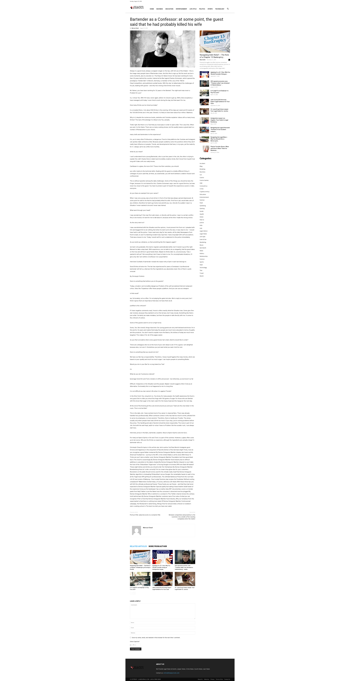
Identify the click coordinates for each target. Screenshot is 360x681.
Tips (201, 270)
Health (202, 214)
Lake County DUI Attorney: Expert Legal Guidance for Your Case (220, 101)
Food (201, 203)
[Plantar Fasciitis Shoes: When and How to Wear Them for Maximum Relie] (204, 149)
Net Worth (203, 248)
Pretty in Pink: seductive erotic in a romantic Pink (145, 515)
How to (202, 220)
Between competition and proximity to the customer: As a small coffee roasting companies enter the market (182, 517)
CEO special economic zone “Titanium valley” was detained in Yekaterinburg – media (184, 567)
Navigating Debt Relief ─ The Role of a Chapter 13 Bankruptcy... (214, 56)
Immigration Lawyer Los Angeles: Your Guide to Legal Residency (219, 120)
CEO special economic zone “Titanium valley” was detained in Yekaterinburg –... (220, 83)
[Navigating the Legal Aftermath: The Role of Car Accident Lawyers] (204, 130)
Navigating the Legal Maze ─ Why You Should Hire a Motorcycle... (219, 139)
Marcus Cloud (135, 28)
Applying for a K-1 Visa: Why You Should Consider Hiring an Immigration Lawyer (161, 567)
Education (169, 9)
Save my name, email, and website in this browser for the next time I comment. (156, 637)
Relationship (204, 256)
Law (201, 228)
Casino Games (204, 180)
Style (201, 265)
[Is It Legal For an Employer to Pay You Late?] (140, 579)
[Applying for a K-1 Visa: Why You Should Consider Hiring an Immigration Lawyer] (162, 557)
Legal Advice (203, 231)
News (201, 251)
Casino (202, 177)
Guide (201, 211)
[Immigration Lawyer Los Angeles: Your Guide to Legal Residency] (204, 120)
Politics (202, 9)
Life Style (193, 9)
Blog (201, 166)
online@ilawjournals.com (171, 673)
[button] (228, 9)
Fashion (202, 200)
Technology (219, 9)
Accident (202, 163)
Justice (202, 222)
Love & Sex (203, 239)
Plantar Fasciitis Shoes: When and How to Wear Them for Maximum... (220, 148)
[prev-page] (131, 593)
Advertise (206, 679)
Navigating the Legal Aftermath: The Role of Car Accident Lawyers (220, 129)
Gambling (203, 206)
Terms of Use (219, 679)
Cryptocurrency (204, 191)
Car (201, 175)
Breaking (202, 169)
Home (152, 9)
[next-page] (134, 593)
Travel (202, 273)
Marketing (203, 242)
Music (201, 245)
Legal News (203, 234)
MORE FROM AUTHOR (158, 546)
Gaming (202, 208)
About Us (200, 679)
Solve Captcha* (135, 641)
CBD (201, 183)
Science (202, 259)
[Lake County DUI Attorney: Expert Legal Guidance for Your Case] (162, 579)
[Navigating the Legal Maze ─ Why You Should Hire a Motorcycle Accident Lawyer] (204, 139)
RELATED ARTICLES (138, 546)
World (201, 276)
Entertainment (181, 9)
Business (159, 9)
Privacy (212, 679)
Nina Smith (202, 59)
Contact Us (227, 679)
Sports (210, 9)
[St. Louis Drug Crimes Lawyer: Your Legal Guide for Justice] (185, 579)
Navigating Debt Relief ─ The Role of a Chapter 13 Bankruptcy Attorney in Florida (140, 567)
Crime (201, 189)
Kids (201, 225)
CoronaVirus (203, 186)
